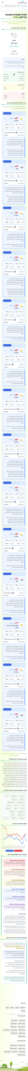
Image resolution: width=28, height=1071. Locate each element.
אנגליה (16, 17)
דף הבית (23, 6)
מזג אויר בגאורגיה (21, 1055)
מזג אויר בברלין (14, 1023)
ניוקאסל (12, 812)
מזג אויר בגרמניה (13, 1048)
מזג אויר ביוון (14, 1051)
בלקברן (21, 799)
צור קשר (17, 1007)
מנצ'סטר (8, 808)
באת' (6, 796)
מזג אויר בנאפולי (21, 1036)
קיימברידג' (12, 818)
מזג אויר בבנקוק (22, 1030)
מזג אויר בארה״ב (7, 1051)
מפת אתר (23, 1010)
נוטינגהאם (20, 812)
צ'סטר (12, 815)
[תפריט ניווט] (2, 2)
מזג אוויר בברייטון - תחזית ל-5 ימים (12, 21)
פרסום (7, 1007)
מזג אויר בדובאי (7, 1030)
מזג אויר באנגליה (21, 1048)
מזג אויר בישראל (21, 1045)
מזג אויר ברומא (22, 1020)
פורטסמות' (20, 815)
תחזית (18, 6)
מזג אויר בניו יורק (21, 1023)
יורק (22, 805)
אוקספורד (13, 796)
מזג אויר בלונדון (14, 1020)
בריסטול (14, 799)
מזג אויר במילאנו (14, 1033)
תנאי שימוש (22, 1007)
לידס (22, 808)
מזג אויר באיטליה (13, 1045)
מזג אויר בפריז (13, 1026)
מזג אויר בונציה (22, 1033)
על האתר (12, 1007)
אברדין (21, 796)
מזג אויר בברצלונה (21, 1026)
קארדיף (21, 818)
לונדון (15, 805)
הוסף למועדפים (13, 46)
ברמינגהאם (20, 802)
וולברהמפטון (11, 802)
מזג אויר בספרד (22, 1051)
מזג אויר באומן (14, 1030)
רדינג (5, 818)
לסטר (15, 808)
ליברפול (8, 805)
